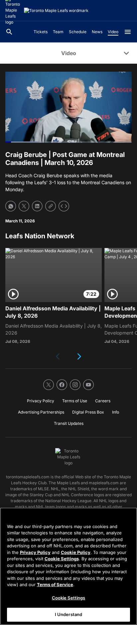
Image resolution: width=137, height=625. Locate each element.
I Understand (68, 614)
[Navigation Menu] (128, 32)
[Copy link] (50, 206)
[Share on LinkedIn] (37, 206)
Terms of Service (55, 584)
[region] (68, 566)
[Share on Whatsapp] (10, 206)
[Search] (9, 32)
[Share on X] (24, 206)
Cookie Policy (75, 552)
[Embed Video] (64, 206)
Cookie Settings (62, 558)
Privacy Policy (35, 552)
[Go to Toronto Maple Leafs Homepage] (56, 11)
